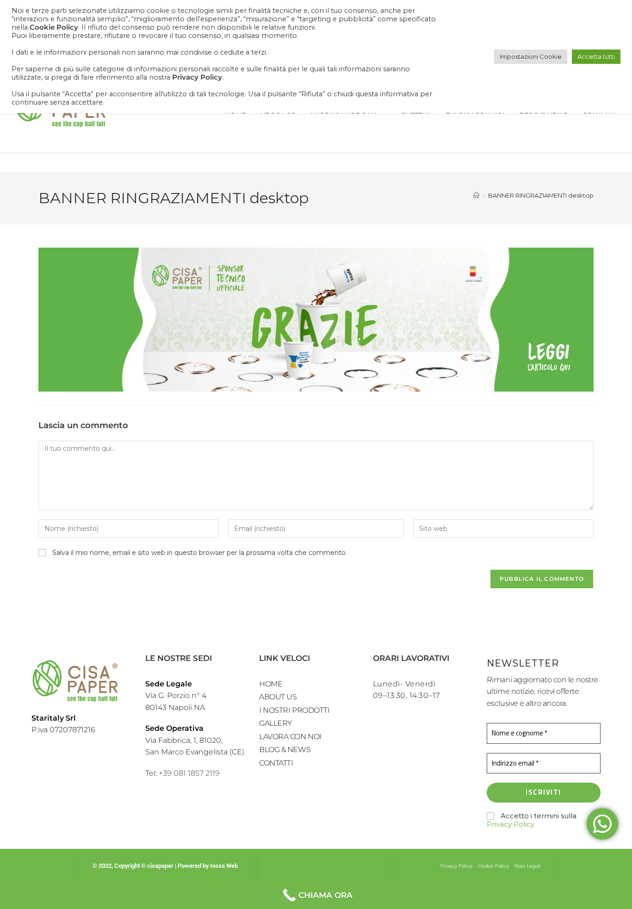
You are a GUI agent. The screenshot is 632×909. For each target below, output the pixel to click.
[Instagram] (325, 869)
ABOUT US (278, 696)
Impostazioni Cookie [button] (531, 56)
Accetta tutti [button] (596, 56)
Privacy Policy (510, 824)
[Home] (476, 195)
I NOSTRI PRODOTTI (294, 710)
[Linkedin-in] (342, 869)
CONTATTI (276, 763)
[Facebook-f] (309, 869)
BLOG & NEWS (284, 749)
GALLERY (275, 723)
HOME (270, 683)
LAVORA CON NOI (290, 736)
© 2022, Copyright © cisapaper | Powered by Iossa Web (166, 865)
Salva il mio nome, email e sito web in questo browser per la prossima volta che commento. (199, 552)
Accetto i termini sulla (531, 820)
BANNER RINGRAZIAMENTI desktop (541, 195)
